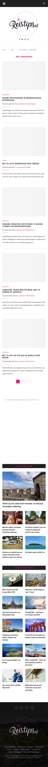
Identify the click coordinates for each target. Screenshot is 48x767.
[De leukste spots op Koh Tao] (35, 542)
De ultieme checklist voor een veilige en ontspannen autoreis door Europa (35, 529)
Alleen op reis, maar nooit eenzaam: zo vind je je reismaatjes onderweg (22, 505)
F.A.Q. (9, 749)
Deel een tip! (36, 749)
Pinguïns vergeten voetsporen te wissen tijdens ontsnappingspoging (22, 225)
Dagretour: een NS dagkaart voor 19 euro (34, 591)
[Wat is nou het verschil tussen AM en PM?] (12, 580)
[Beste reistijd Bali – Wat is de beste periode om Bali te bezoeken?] (35, 650)
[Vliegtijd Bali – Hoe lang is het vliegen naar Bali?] (35, 602)
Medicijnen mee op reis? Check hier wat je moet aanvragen (33, 687)
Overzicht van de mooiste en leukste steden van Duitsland (35, 636)
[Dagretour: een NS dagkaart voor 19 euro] (35, 580)
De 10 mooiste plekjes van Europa (11, 661)
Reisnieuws (5, 221)
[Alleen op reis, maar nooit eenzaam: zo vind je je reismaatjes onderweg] (24, 486)
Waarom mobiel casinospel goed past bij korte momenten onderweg (11, 529)
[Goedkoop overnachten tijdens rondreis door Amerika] (12, 625)
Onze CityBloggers (15, 752)
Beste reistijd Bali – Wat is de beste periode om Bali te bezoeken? (35, 662)
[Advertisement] (24, 433)
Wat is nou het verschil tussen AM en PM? (10, 591)
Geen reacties (19, 104)
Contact (16, 749)
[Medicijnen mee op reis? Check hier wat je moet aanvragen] (35, 675)
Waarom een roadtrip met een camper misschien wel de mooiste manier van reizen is (12, 554)
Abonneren (39, 747)
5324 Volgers (25, 749)
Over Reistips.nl (10, 747)
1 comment (19, 167)
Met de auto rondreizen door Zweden (20, 164)
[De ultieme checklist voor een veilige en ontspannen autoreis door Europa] (35, 517)
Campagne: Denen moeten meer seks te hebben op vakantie (21, 291)
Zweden (4, 160)
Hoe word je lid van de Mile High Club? (11, 686)
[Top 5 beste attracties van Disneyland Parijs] (12, 602)
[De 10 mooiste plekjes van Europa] (12, 650)
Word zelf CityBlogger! (31, 752)
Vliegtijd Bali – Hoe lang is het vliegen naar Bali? (34, 613)
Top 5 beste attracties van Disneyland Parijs (11, 613)
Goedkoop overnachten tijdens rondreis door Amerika (10, 637)
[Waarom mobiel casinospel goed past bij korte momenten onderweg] (12, 517)
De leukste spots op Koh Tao (35, 552)
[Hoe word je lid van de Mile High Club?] (12, 675)
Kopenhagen (5, 94)
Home (4, 50)
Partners (30, 747)
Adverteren (22, 747)
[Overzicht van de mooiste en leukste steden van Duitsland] (35, 625)
